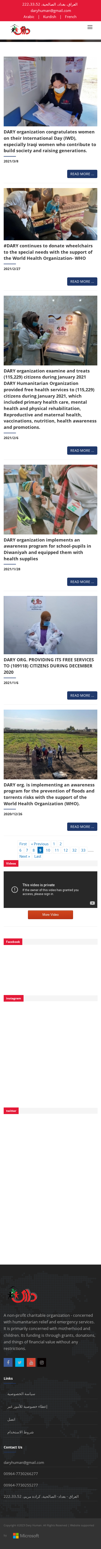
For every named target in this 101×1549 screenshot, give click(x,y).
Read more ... (82, 173)
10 (48, 850)
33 (83, 850)
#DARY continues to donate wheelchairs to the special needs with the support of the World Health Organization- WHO (48, 252)
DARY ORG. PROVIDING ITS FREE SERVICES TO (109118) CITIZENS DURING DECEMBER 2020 (49, 666)
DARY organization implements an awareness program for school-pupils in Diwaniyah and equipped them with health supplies (47, 549)
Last (37, 856)
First (23, 843)
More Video (50, 914)
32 (74, 850)
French (70, 16)
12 (65, 850)
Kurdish (49, 16)
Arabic (29, 16)
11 (57, 850)
